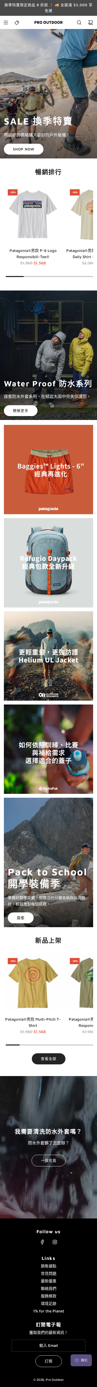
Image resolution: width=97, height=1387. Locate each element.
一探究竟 (48, 1160)
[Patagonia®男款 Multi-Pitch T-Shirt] (33, 983)
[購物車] (90, 22)
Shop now (23, 149)
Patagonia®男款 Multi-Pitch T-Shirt (33, 1022)
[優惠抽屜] (17, 22)
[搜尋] (79, 22)
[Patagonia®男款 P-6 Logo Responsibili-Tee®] (33, 214)
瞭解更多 (20, 410)
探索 (21, 918)
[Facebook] (42, 1242)
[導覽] (5, 22)
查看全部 (48, 1058)
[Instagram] (55, 1242)
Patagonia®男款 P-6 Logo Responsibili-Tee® (33, 253)
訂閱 (49, 1361)
